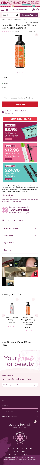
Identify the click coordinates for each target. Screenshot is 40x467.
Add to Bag (20, 104)
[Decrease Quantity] (10, 91)
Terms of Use (19, 455)
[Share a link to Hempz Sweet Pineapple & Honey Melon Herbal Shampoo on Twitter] (14, 221)
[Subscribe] (34, 385)
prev (3, 315)
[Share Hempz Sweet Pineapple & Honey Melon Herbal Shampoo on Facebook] (8, 221)
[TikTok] (26, 448)
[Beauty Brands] (20, 9)
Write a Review (33, 31)
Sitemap (28, 455)
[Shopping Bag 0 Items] (37, 10)
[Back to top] (35, 421)
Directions (8, 235)
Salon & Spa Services (9, 416)
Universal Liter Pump (18, 98)
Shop (3, 401)
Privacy (11, 455)
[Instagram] (13, 448)
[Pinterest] (22, 448)
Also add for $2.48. (18, 98)
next (36, 315)
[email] (31, 448)
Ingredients (8, 242)
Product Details (10, 228)
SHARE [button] (21, 220)
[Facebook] (9, 448)
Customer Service (8, 411)
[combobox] (10, 15)
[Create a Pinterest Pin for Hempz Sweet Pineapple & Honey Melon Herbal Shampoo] (3, 221)
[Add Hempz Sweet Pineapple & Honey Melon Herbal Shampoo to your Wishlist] (36, 34)
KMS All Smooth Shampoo (12, 319)
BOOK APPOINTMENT (31, 15)
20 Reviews (15, 31)
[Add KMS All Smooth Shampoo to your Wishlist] (17, 299)
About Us (5, 406)
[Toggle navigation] (2, 9)
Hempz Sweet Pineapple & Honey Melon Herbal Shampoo (28, 321)
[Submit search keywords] (17, 15)
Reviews (7, 250)
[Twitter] (18, 448)
